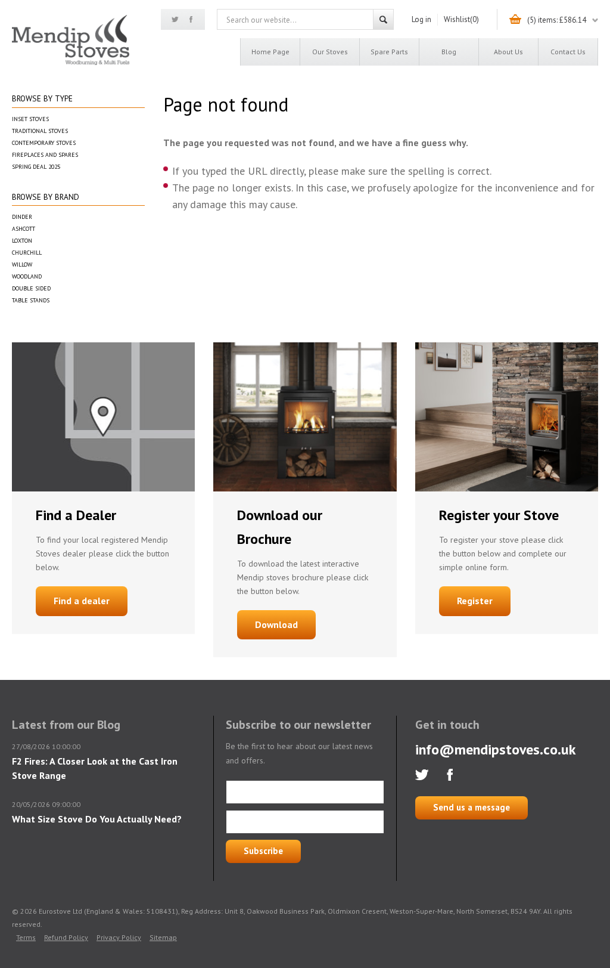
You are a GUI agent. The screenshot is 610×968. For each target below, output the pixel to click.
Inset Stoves (30, 119)
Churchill (27, 252)
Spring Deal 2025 (36, 167)
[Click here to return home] (70, 63)
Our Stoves (330, 51)
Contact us (568, 51)
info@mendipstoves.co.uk (495, 749)
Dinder (22, 217)
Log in (421, 19)
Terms (26, 937)
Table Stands (30, 300)
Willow (22, 264)
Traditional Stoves (40, 131)
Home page (270, 51)
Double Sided (31, 288)
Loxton (22, 241)
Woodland (27, 276)
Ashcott (23, 229)
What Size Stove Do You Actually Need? (97, 819)
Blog (448, 51)
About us (508, 51)
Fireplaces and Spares (45, 155)
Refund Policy (66, 937)
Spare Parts (389, 51)
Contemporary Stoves (44, 143)
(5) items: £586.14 (556, 20)
